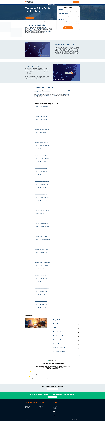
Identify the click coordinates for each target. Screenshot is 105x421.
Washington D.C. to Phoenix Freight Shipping (41, 161)
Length (58, 21)
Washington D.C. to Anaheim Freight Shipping (41, 307)
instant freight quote (39, 94)
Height (66, 21)
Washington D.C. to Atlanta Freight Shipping (41, 301)
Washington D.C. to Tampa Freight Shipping (41, 119)
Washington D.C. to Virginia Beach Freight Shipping (42, 109)
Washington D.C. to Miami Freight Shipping (41, 194)
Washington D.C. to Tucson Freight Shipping (41, 116)
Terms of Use (78, 419)
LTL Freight (56, 327)
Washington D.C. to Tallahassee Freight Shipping (42, 122)
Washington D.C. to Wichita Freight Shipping (41, 106)
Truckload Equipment (59, 347)
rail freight (45, 28)
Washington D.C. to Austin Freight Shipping (41, 291)
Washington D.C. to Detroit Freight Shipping (41, 252)
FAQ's (40, 407)
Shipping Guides (41, 408)
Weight (73, 21)
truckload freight (40, 28)
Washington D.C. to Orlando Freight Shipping (41, 168)
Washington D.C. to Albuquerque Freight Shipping (42, 294)
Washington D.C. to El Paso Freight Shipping (41, 249)
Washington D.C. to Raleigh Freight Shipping (41, 148)
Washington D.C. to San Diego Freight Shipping (41, 142)
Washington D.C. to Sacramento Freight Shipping (42, 155)
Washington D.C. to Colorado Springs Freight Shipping (42, 268)
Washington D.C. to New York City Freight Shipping (42, 210)
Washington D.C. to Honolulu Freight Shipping (41, 236)
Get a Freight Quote (30, 17)
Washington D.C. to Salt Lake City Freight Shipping (42, 158)
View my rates (68, 27)
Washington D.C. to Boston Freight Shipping (41, 281)
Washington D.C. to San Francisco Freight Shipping (42, 135)
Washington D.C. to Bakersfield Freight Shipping (42, 288)
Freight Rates (56, 323)
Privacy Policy (73, 419)
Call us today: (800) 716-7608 (52, 4)
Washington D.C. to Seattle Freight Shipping (41, 132)
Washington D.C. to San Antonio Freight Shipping (42, 145)
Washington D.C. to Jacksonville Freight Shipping (42, 226)
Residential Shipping (58, 339)
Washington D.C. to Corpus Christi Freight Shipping (42, 262)
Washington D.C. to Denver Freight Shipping (41, 255)
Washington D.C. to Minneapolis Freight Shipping (42, 200)
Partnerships (27, 407)
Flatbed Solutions (58, 331)
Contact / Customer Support (29, 408)
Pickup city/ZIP (59, 15)
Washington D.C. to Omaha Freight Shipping (41, 171)
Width (62, 21)
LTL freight (36, 28)
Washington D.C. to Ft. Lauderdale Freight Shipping (42, 239)
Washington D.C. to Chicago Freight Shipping (41, 275)
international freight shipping (46, 91)
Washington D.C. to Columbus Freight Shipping (41, 265)
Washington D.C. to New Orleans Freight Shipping (42, 207)
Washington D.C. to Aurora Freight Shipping (41, 304)
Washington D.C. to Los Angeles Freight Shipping (42, 181)
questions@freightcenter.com (57, 415)
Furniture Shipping (58, 343)
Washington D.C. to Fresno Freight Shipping (41, 242)
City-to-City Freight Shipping (52, 389)
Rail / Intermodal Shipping (60, 351)
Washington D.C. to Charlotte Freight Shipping (41, 278)
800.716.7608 (54, 95)
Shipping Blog (41, 406)
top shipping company (47, 31)
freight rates (30, 30)
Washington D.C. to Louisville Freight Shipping (41, 184)
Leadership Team (27, 406)
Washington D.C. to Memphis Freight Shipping (41, 187)
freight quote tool (46, 95)
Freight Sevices (57, 319)
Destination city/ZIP (70, 15)
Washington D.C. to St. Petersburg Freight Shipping (42, 129)
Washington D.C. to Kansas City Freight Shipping (42, 223)
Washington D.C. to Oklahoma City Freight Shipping (42, 174)
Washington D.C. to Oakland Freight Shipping (41, 213)
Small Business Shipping (60, 335)
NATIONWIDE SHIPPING (30, 21)
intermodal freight (31, 28)
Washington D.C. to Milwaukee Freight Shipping (42, 197)
